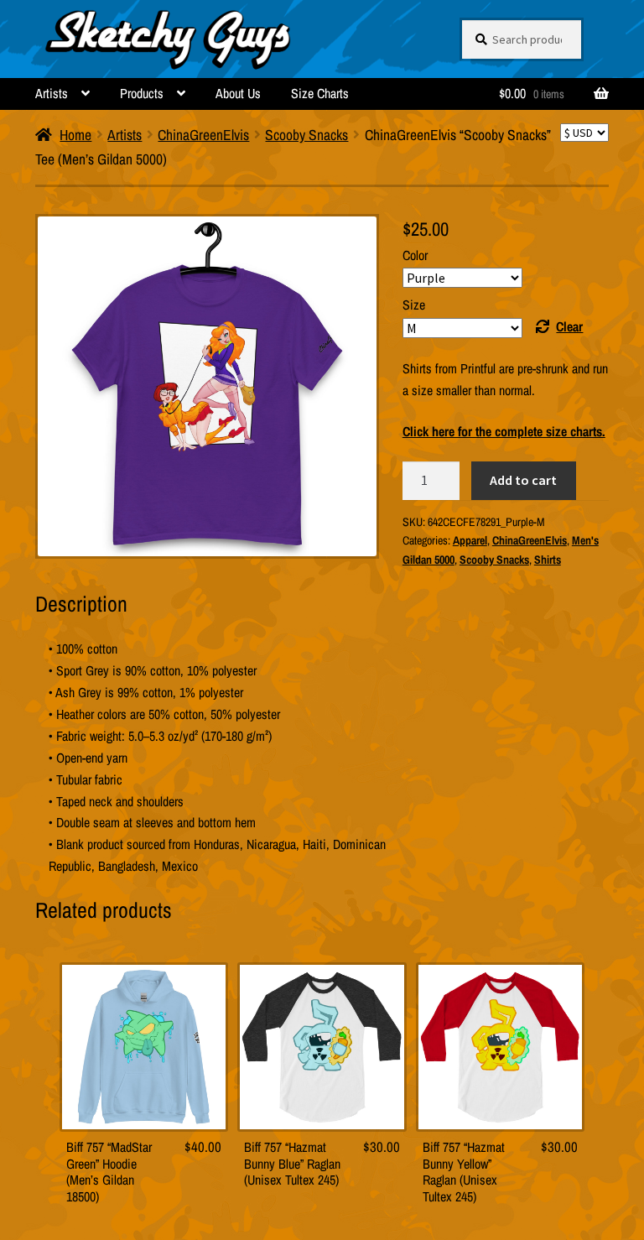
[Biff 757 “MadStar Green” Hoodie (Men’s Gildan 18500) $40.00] (144, 1046)
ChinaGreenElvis (203, 134)
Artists (51, 93)
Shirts (547, 559)
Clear (569, 326)
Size (413, 304)
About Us (238, 93)
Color (415, 255)
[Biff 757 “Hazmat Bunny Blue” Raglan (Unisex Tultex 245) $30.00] (321, 1046)
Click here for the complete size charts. (503, 431)
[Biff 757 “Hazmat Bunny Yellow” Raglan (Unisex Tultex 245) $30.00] (500, 1046)
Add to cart (523, 480)
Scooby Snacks (306, 134)
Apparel (470, 540)
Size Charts (320, 93)
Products (142, 93)
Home (75, 134)
